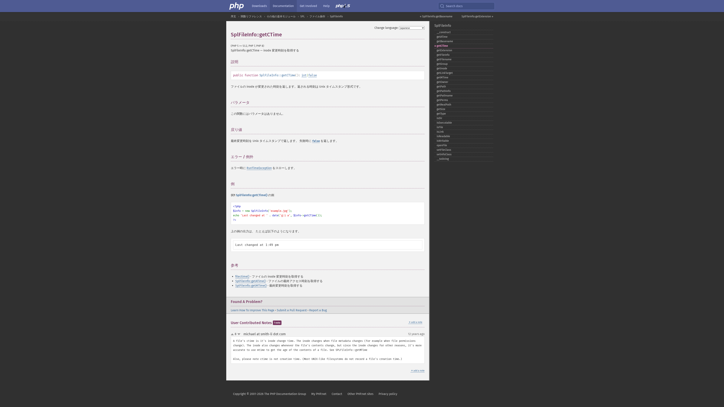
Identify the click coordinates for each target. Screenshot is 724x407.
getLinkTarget (445, 73)
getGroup (442, 64)
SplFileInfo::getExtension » (477, 16)
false (312, 75)
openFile (442, 145)
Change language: (386, 28)
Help (326, 6)
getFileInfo (443, 55)
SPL (302, 16)
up (233, 334)
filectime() (242, 276)
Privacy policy (388, 394)
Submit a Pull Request (292, 310)
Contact (337, 394)
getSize (441, 109)
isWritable (443, 140)
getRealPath (444, 104)
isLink (440, 131)
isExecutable (444, 122)
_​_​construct (444, 32)
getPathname (445, 95)
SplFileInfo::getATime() (250, 281)
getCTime (442, 45)
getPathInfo (444, 91)
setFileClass (444, 149)
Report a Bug (318, 310)
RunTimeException (259, 168)
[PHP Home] (236, 6)
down (238, 334)
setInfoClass (444, 154)
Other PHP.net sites (360, 394)
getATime (442, 36)
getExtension (444, 50)
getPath (441, 86)
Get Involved (308, 6)
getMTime (442, 77)
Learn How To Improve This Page (252, 310)
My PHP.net (318, 394)
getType (441, 113)
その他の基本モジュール (281, 16)
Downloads (259, 6)
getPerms (442, 100)
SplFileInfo (336, 16)
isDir (439, 118)
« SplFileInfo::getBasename (436, 16)
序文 (233, 16)
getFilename (444, 59)
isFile (440, 127)
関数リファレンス (251, 16)
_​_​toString (443, 159)
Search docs (454, 6)
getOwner (442, 82)
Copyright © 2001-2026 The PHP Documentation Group (269, 394)
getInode (442, 68)
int (304, 75)
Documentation (283, 6)
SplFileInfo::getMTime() (251, 285)
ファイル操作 (317, 16)
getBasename (445, 41)
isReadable (443, 136)
